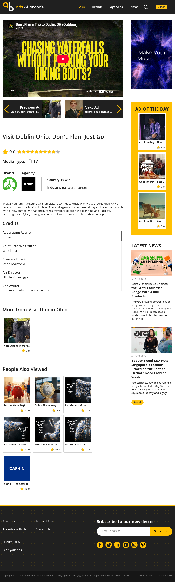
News (134, 7)
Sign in (161, 7)
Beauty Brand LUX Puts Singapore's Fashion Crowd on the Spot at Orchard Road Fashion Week (149, 369)
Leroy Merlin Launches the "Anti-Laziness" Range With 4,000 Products (149, 290)
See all (137, 402)
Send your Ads (12, 550)
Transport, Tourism (74, 188)
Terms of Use (44, 521)
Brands (97, 7)
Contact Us (43, 529)
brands (30, 6)
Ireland (65, 180)
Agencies (116, 7)
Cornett (8, 237)
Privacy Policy (11, 542)
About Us (9, 521)
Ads (82, 7)
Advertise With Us (14, 529)
